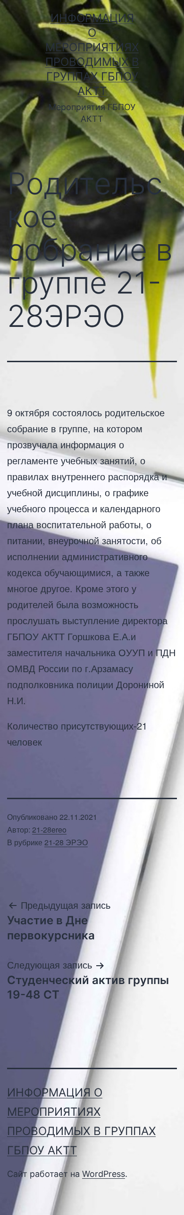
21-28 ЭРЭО (66, 842)
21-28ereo (49, 829)
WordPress (103, 1174)
